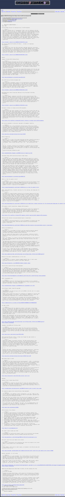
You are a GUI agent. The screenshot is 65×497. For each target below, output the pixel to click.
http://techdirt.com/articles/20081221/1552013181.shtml (15, 105)
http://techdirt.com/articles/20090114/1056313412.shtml (15, 89)
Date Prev (3, 11)
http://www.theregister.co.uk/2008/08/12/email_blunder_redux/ (16, 263)
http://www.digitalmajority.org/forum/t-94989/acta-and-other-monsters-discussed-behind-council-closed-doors (27, 225)
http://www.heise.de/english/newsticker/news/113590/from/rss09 (16, 355)
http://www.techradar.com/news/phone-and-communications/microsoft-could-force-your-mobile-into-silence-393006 (27, 450)
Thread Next (19, 11)
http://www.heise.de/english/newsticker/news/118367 (14, 134)
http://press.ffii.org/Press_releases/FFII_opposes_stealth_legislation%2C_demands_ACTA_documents (24, 215)
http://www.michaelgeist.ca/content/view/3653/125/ (13, 77)
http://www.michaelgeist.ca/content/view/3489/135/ (13, 176)
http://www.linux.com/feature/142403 (10, 407)
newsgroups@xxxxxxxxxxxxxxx (16, 18)
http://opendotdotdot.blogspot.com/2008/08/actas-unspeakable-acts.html (18, 285)
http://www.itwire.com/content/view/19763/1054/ (13, 334)
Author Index (57, 11)
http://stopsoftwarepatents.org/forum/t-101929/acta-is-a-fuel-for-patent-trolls (20, 187)
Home (2, 10)
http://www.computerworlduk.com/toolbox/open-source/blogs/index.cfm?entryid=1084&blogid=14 (23, 321)
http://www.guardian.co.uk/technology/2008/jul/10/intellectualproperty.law (19, 437)
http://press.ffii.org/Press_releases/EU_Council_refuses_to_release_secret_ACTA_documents (23, 120)
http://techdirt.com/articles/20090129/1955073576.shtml (15, 42)
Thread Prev (13, 11)
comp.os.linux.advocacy (12, 20)
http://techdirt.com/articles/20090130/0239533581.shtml (15, 54)
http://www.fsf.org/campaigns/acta (10, 428)
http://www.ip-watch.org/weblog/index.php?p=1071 (13, 484)
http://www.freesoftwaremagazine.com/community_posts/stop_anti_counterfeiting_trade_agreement (24, 275)
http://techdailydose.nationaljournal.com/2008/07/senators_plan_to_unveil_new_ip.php (21, 388)
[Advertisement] (32, 6)
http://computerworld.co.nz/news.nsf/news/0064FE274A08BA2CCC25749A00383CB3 (19, 302)
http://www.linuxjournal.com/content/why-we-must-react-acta (15, 375)
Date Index (62, 11)
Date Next (8, 11)
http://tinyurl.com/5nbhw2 (8, 322)
